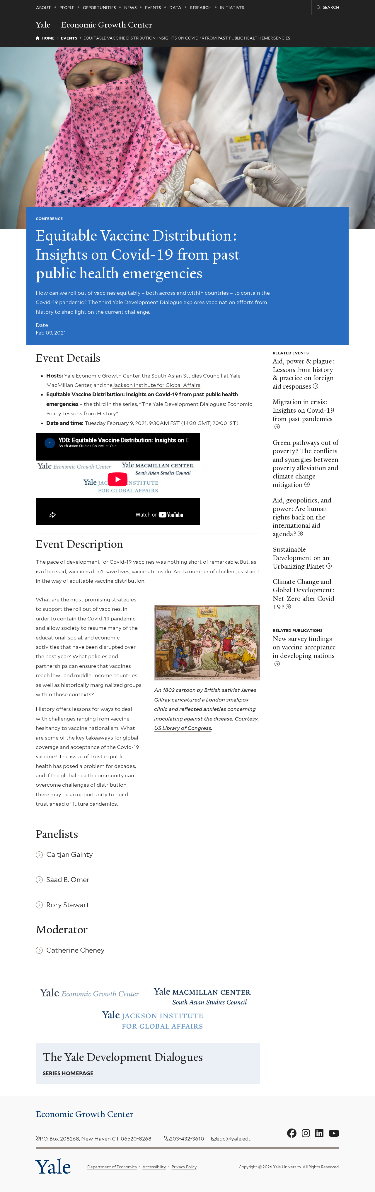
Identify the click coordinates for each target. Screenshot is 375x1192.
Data (175, 7)
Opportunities (99, 7)
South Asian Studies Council (186, 376)
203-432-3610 (187, 1139)
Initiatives (232, 7)
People (66, 7)
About (43, 7)
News (130, 7)
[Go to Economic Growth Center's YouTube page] (334, 1133)
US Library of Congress (182, 728)
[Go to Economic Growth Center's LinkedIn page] (319, 1133)
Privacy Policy (184, 1166)
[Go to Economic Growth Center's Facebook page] (291, 1133)
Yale (53, 1166)
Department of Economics (112, 1166)
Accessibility (154, 1166)
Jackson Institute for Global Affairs (156, 385)
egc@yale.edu (234, 1139)
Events (153, 7)
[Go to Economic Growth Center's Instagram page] (306, 1133)
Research (201, 7)
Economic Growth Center (106, 24)
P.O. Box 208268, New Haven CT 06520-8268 (95, 1139)
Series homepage (68, 1073)
